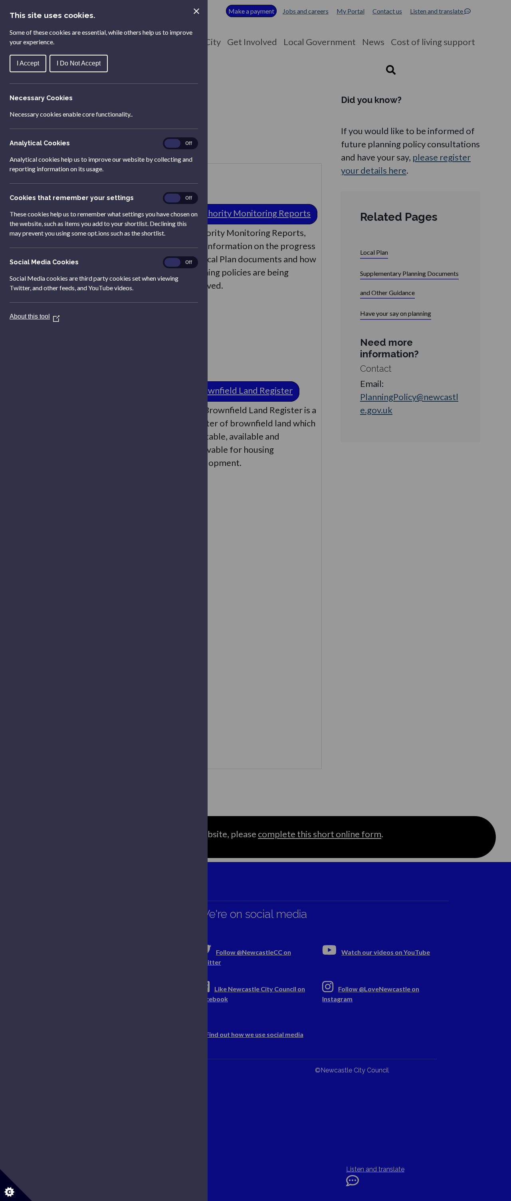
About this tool (34, 316)
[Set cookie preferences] (16, 1185)
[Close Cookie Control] (196, 11)
